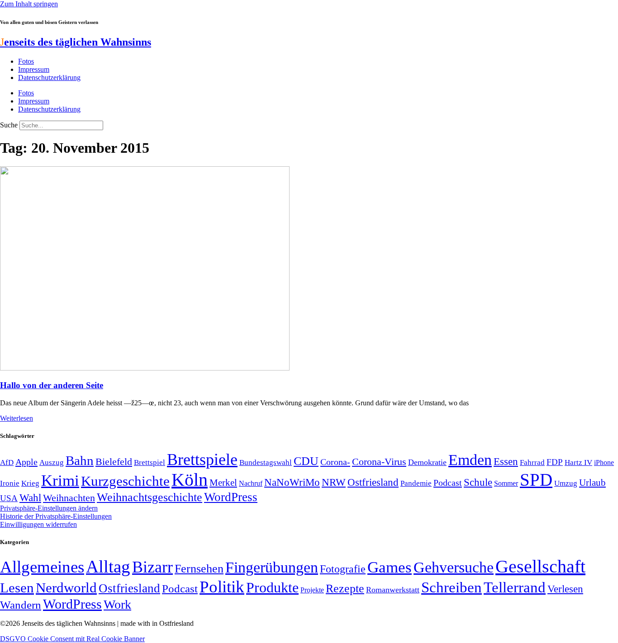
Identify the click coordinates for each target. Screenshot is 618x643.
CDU (306, 461)
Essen (506, 461)
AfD (7, 462)
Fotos (26, 61)
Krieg (30, 483)
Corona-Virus (379, 461)
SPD (536, 479)
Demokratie (427, 462)
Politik (222, 586)
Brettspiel (149, 462)
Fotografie (343, 569)
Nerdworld (66, 588)
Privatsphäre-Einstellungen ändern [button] (49, 508)
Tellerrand (515, 587)
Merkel (223, 483)
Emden (470, 459)
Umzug (565, 483)
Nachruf (250, 483)
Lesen (17, 588)
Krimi (60, 480)
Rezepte (345, 588)
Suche (9, 125)
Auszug (51, 462)
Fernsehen (199, 568)
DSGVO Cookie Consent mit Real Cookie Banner (72, 639)
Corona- (335, 462)
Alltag (108, 566)
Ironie (9, 483)
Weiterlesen (16, 418)
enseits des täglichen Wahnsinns (75, 42)
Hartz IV (578, 462)
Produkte (272, 587)
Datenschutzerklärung (49, 77)
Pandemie (416, 483)
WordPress (230, 497)
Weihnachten (69, 497)
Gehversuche (454, 567)
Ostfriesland (373, 482)
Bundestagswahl (265, 462)
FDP (555, 462)
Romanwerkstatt (392, 589)
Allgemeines (42, 567)
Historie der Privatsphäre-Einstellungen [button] (56, 516)
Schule (478, 482)
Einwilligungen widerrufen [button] (38, 524)
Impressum (33, 69)
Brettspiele (202, 460)
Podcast (447, 483)
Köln (189, 479)
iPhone (604, 463)
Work (117, 604)
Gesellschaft (540, 566)
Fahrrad (532, 462)
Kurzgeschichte (125, 481)
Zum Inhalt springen (29, 4)
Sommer (506, 483)
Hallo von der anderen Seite (51, 385)
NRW (334, 482)
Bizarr (152, 567)
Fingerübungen (271, 567)
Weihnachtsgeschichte (149, 497)
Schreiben (451, 587)
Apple (26, 462)
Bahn (80, 460)
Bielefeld (113, 461)
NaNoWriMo (292, 482)
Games (389, 567)
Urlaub (592, 482)
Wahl (30, 497)
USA (9, 498)
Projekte (312, 590)
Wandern (20, 605)
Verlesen (565, 589)
